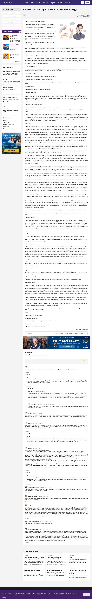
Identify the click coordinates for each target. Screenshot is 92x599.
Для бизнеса (60, 2)
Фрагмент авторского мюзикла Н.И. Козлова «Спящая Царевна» (11, 70)
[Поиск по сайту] (82, 2)
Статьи (26, 2)
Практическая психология (11, 25)
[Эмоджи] (84, 360)
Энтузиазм (6, 122)
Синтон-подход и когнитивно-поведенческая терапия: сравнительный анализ (11, 86)
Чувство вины (81, 333)
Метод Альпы (6, 101)
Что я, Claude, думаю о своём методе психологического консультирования (11, 75)
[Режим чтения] (24, 15)
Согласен (86, 594)
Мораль (66, 333)
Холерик (5, 128)
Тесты (32, 2)
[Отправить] (86, 360)
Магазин (38, 2)
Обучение (52, 2)
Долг (87, 333)
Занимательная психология (12, 28)
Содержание (9, 9)
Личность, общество (58, 333)
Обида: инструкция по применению (9, 90)
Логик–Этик (6, 104)
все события (16, 61)
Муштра (5, 106)
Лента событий (8, 31)
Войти (87, 2)
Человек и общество (10, 19)
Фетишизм (6, 108)
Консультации (45, 2)
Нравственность (73, 333)
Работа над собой (9, 13)
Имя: (27, 354)
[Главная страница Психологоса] (8, 2)
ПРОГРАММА (11, 150)
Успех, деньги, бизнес (10, 16)
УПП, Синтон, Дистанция (11, 22)
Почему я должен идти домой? (11, 99)
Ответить (27, 372)
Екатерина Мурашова (85, 15)
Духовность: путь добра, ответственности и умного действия (11, 82)
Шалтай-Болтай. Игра (8, 124)
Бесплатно (67, 2)
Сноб (86, 329)
